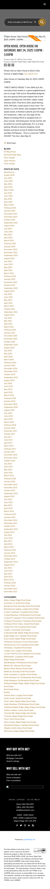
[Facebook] (17, 825)
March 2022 (9, 306)
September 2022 (11, 288)
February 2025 (10, 208)
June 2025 (8, 196)
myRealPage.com (29, 839)
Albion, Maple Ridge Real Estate (17, 600)
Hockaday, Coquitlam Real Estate (18, 648)
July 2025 (8, 193)
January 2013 (9, 586)
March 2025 (9, 205)
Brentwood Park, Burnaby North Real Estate (22, 606)
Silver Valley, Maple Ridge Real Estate (20, 701)
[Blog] (33, 825)
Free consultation (13, 780)
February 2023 (10, 276)
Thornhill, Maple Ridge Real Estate (18, 716)
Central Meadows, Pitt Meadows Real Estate (22, 615)
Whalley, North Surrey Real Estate (18, 728)
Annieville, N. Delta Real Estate (17, 603)
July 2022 (8, 294)
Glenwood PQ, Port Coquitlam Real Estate (21, 645)
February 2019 (10, 398)
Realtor (7, 692)
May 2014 (8, 541)
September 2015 (11, 493)
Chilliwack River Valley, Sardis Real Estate (21, 624)
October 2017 (9, 434)
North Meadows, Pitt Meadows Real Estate (21, 681)
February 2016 (10, 479)
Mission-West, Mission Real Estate (18, 669)
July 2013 (8, 568)
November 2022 (10, 282)
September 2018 (11, 407)
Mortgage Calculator (14, 758)
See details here (31, 74)
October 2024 (9, 220)
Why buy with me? (14, 755)
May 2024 (8, 235)
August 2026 (9, 175)
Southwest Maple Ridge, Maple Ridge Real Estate (24, 707)
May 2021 (8, 321)
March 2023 (9, 273)
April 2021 (8, 324)
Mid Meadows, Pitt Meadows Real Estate (21, 663)
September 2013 (11, 562)
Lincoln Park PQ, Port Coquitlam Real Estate (22, 654)
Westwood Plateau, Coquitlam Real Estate (21, 725)
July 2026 (8, 178)
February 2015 (10, 514)
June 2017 (8, 440)
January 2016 (9, 482)
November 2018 (10, 404)
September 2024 (11, 223)
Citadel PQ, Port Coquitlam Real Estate (20, 627)
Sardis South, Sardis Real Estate (17, 698)
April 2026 (8, 187)
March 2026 (9, 190)
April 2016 (8, 473)
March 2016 (9, 476)
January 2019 (9, 401)
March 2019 (9, 395)
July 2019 (8, 383)
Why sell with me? (13, 775)
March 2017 (9, 446)
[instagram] (25, 825)
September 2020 (11, 345)
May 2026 (8, 184)
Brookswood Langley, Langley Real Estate (21, 609)
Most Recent (9, 172)
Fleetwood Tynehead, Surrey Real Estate (21, 642)
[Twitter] (21, 825)
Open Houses (9, 161)
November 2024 (10, 217)
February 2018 (10, 425)
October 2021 (9, 309)
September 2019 (11, 377)
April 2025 (8, 202)
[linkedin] (29, 825)
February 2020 (10, 363)
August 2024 (9, 226)
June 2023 (8, 264)
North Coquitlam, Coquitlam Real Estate (20, 674)
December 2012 (10, 589)
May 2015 (8, 505)
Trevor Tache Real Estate (14, 719)
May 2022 (8, 300)
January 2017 (9, 452)
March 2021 (9, 327)
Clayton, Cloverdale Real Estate (17, 630)
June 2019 (8, 386)
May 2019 (8, 389)
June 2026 (8, 181)
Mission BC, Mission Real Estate (17, 666)
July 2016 (8, 464)
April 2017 (8, 443)
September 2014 (11, 529)
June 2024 (8, 232)
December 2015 (10, 485)
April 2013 (8, 577)
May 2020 (8, 354)
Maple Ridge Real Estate (14, 660)
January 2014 (9, 553)
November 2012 (10, 592)
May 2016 (8, 470)
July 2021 (8, 318)
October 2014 (9, 526)
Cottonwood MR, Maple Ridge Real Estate (21, 633)
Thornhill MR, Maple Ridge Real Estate (20, 713)
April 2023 (8, 270)
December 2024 (10, 214)
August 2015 (9, 496)
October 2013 (9, 559)
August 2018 (9, 410)
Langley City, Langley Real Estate (18, 651)
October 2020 (9, 342)
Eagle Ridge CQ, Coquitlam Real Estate (20, 636)
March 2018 (9, 422)
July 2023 (8, 261)
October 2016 (9, 461)
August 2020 (9, 348)
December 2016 (10, 455)
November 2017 (10, 431)
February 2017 (10, 449)
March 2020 (9, 360)
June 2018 (8, 416)
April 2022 (8, 303)
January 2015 (9, 517)
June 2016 (8, 467)
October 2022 (9, 285)
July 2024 (8, 229)
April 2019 (8, 392)
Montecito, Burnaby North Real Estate (19, 672)
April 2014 (8, 544)
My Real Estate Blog (12, 155)
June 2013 (8, 571)
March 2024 (9, 241)
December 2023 (10, 249)
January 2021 (9, 333)
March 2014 (9, 547)
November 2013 (10, 556)
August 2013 (9, 565)
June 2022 (8, 297)
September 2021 (11, 312)
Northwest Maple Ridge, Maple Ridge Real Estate (27, 62)
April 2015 (8, 508)
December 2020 (10, 336)
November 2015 (10, 488)
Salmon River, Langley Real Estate (18, 695)
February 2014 (10, 550)
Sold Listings (9, 164)
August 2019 (9, 380)
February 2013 (10, 583)
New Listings (9, 158)
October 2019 (9, 374)
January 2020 (9, 366)
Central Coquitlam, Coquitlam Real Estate (21, 612)
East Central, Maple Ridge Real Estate (20, 639)
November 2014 (10, 523)
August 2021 (9, 315)
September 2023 (11, 255)
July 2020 (8, 351)
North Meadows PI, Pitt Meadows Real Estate (22, 677)
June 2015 (8, 502)
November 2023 (10, 253)
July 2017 (8, 437)
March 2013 (9, 580)
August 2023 (9, 258)
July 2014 (8, 535)
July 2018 (8, 413)
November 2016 (10, 458)
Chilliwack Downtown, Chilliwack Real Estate (23, 621)
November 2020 (10, 339)
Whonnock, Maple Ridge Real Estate (19, 731)
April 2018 (8, 419)
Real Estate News (11, 689)
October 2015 (9, 490)
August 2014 (9, 532)
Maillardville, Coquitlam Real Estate (18, 657)
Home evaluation (13, 778)
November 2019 (10, 371)
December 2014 (10, 520)
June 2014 (8, 538)
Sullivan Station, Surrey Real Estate (18, 710)
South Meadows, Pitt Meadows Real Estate (22, 704)
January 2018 (9, 428)
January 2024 (9, 247)
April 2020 (8, 357)
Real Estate (9, 686)
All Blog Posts (10, 152)
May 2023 (8, 267)
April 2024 (8, 238)
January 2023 (9, 279)
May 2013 (8, 574)
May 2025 (8, 199)
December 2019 (10, 369)
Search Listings (12, 761)
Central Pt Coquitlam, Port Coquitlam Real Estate (24, 618)
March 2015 (9, 511)
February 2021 (10, 330)
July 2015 (8, 499)
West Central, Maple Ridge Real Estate (20, 722)
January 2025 (9, 211)
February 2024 (10, 244)
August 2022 (9, 291)
